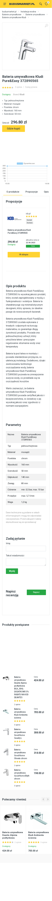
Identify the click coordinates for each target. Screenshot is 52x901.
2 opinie (18, 87)
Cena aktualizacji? (33, 246)
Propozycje (31, 191)
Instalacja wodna (28, 11)
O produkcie (12, 191)
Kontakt (29, 220)
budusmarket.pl (9, 11)
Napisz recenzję (36, 593)
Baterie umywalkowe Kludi (14, 17)
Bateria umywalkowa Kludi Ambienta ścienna (38, 835)
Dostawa (30, 223)
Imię (8, 543)
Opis (46, 191)
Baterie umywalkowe (11, 14)
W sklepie (23, 254)
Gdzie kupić (13, 128)
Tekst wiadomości (15, 555)
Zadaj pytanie (31, 87)
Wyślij (12, 571)
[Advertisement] (26, 146)
